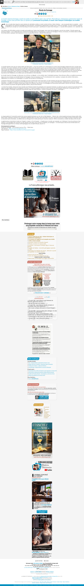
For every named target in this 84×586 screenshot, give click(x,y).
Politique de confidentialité (48, 573)
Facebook (46, 407)
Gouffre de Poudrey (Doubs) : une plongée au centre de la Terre (42, 374)
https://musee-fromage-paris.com (17, 128)
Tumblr (46, 417)
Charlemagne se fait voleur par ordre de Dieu (41, 316)
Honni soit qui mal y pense (36, 254)
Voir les (33, 379)
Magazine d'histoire (37, 579)
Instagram (46, 412)
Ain (40, 581)
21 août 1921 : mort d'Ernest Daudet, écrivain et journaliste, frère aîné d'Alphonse (41, 305)
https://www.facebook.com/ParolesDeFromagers (22, 130)
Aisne (43, 581)
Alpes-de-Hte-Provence (51, 581)
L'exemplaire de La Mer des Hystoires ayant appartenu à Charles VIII (42, 371)
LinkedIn (46, 409)
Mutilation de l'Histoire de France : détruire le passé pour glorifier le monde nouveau (42, 251)
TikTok (45, 413)
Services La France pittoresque (36, 573)
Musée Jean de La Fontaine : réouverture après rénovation (41, 364)
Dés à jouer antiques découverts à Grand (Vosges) (42, 308)
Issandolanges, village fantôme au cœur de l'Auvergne (40, 367)
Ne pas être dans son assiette (37, 303)
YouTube (46, 414)
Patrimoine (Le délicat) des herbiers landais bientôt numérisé (41, 372)
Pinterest (46, 416)
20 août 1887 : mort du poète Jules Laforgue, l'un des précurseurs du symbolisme (42, 311)
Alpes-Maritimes (66, 581)
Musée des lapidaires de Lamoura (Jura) (37, 375)
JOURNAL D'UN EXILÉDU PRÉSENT (42, 511)
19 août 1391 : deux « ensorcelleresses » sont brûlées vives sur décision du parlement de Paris (40, 314)
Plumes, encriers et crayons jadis (37, 244)
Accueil (9, 6)
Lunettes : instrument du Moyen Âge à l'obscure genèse (41, 246)
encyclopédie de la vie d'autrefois (44, 579)
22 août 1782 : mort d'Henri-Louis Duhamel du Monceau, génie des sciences (40, 301)
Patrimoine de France (16, 6)
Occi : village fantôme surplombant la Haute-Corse (39, 363)
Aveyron (49, 582)
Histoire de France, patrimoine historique (40, 577)
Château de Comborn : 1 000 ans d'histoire (37, 365)
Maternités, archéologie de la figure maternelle (41, 258)
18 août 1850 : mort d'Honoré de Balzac (39, 318)
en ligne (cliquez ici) (40, 552)
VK (44, 410)
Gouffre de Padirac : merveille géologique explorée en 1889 (41, 248)
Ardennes (37, 582)
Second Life (47, 415)
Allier (45, 581)
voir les (47, 166)
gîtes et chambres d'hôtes (37, 578)
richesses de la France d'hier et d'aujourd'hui (49, 576)
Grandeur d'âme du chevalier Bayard (38, 242)
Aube (44, 582)
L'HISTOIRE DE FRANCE (38, 563)
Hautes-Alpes (59, 581)
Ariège (41, 582)
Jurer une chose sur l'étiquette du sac (38, 256)
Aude (47, 582)
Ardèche (33, 582)
